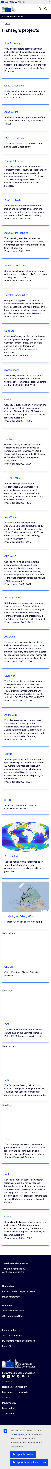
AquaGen (9, 636)
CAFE (7, 399)
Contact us (7, 1381)
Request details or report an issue (18, 1291)
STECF (8, 800)
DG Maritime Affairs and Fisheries (18, 1340)
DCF (7, 1024)
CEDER (8, 966)
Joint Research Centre (13, 1310)
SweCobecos (11, 370)
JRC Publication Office (13, 1316)
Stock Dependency (15, 265)
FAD (6, 1139)
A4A (6, 1174)
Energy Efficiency (14, 161)
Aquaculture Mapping (16, 232)
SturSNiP (9, 675)
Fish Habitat (11, 856)
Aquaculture (11, 111)
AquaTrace (10, 517)
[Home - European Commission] (9, 8)
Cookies (6, 1397)
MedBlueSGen (12, 478)
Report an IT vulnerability (14, 1386)
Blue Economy (12, 43)
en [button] (39, 9)
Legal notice (8, 1408)
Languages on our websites (15, 1392)
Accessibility (8, 1413)
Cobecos (9, 330)
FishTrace (9, 439)
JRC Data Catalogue (12, 1335)
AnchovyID (10, 714)
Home (7, 23)
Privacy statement (11, 1296)
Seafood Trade (12, 200)
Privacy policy (9, 1403)
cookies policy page (20, 1434)
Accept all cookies (23, 1454)
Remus (8, 754)
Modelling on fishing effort (19, 916)
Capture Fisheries (14, 85)
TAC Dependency (14, 138)
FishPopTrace (12, 597)
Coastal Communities (16, 295)
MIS (6, 1079)
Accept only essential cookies (29, 1462)
